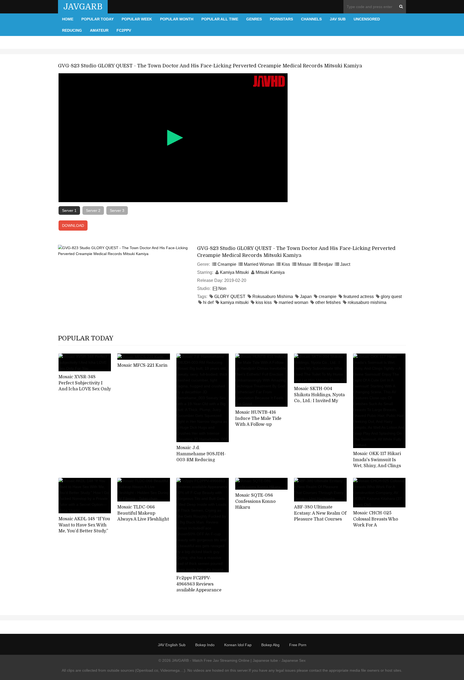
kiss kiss (264, 302)
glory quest (391, 296)
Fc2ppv (124, 30)
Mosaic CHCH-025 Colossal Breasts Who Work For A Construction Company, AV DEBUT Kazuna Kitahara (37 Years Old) (378, 528)
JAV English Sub (172, 645)
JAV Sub (338, 19)
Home (67, 19)
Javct (345, 264)
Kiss (286, 264)
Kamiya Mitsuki (234, 272)
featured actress (358, 296)
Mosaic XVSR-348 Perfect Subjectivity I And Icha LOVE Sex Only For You (85, 386)
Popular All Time (219, 19)
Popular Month (176, 19)
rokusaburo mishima (367, 302)
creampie (327, 296)
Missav (304, 264)
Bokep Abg (270, 645)
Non (222, 288)
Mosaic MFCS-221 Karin (142, 365)
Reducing (72, 30)
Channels (311, 19)
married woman (293, 302)
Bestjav (325, 264)
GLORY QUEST (229, 296)
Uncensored (367, 19)
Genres (254, 19)
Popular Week (137, 19)
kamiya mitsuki (234, 302)
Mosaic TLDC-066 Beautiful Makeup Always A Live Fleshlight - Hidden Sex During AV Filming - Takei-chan (143, 519)
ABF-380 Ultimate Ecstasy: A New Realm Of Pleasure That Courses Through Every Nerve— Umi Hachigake (320, 519)
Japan (306, 296)
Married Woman (259, 264)
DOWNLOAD (73, 225)
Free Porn (297, 645)
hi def (208, 302)
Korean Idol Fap (238, 645)
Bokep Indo (205, 645)
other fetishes (328, 302)
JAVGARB (82, 7)
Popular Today (97, 19)
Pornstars (281, 19)
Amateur (99, 30)
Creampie (227, 264)
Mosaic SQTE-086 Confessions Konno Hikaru (255, 501)
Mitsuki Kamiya (270, 272)
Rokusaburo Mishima (272, 296)
